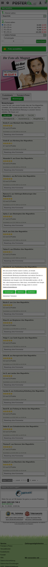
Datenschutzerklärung (10, 287)
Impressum (14, 295)
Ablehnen (21, 292)
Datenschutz (6, 295)
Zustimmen (31, 292)
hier (25, 285)
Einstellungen (9, 292)
